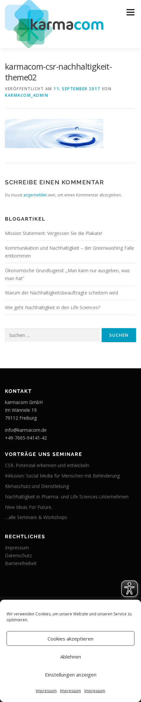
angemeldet (35, 195)
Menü (130, 12)
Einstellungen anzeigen (70, 674)
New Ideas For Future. (28, 507)
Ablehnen (70, 656)
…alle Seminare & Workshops (36, 517)
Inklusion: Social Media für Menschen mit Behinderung (62, 476)
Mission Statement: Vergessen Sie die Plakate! (53, 233)
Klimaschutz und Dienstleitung (37, 486)
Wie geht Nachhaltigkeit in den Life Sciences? (52, 307)
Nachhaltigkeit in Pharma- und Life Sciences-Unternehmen (67, 496)
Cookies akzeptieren (70, 638)
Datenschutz (18, 555)
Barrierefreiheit (21, 563)
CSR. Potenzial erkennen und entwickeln (47, 465)
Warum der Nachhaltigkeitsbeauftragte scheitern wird (61, 293)
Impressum (46, 691)
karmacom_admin (26, 95)
